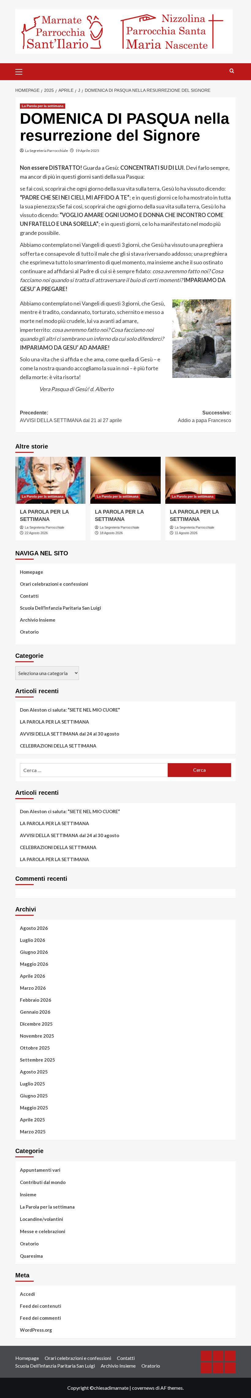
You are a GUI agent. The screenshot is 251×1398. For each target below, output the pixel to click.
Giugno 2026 (34, 952)
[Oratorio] (230, 1367)
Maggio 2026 (34, 964)
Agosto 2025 (34, 1071)
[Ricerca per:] (94, 770)
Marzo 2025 (33, 1131)
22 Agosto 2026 (36, 533)
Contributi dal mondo (43, 1182)
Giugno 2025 (34, 1095)
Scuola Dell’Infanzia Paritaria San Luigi (60, 608)
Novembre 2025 (37, 1036)
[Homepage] (206, 1355)
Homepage (31, 572)
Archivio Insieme (37, 620)
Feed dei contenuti (40, 1306)
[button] (21, 71)
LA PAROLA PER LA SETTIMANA (54, 721)
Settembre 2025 (37, 1059)
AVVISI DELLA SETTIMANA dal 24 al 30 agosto (69, 733)
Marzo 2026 (33, 988)
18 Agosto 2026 (111, 533)
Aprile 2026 (32, 976)
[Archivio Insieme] (218, 1367)
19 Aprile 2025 (87, 150)
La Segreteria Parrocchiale (46, 150)
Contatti (29, 596)
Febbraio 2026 (35, 1000)
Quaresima (31, 1256)
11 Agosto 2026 (186, 533)
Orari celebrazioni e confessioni (54, 584)
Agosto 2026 (34, 928)
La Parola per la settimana (42, 106)
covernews (143, 1388)
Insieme (28, 1194)
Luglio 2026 (32, 940)
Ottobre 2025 (35, 1047)
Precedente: (71, 416)
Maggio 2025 (34, 1107)
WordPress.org (36, 1330)
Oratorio (29, 632)
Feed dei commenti (40, 1318)
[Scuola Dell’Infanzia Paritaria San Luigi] (206, 1367)
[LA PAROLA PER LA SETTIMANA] (50, 480)
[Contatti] (230, 1355)
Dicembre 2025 (36, 1024)
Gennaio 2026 (35, 1012)
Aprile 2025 (32, 1119)
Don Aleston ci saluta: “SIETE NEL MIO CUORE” (70, 710)
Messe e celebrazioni (42, 1231)
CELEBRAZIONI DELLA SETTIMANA (58, 745)
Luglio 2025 (32, 1083)
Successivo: (204, 416)
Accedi (27, 1294)
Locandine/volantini (41, 1219)
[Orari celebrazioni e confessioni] (218, 1355)
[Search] (232, 71)
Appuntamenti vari (40, 1170)
